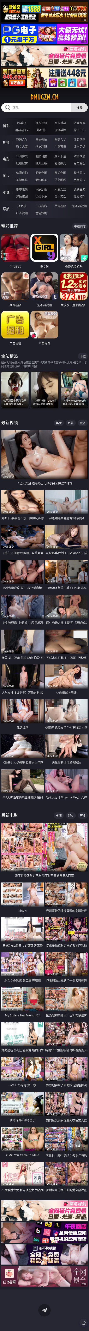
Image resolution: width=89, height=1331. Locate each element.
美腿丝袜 (22, 180)
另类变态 (79, 163)
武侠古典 (79, 189)
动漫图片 (79, 173)
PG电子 (22, 123)
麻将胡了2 (22, 130)
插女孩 (22, 206)
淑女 (71, 815)
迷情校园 (22, 196)
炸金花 (41, 130)
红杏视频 (22, 213)
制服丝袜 (22, 163)
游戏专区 (79, 123)
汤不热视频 (79, 206)
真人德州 (41, 123)
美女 (59, 423)
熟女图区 (60, 180)
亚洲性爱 (22, 156)
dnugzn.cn (44, 97)
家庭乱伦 (41, 189)
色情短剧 (41, 213)
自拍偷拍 (41, 139)
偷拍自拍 (41, 156)
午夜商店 (41, 206)
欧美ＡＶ (60, 139)
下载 (83, 356)
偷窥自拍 (22, 173)
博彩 (6, 126)
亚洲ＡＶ (22, 139)
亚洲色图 (41, 173)
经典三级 (41, 163)
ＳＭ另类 (79, 146)
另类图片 (79, 180)
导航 (6, 209)
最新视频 (9, 422)
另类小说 (41, 196)
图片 (6, 175)
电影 (6, 159)
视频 (6, 142)
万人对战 (60, 123)
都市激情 (22, 189)
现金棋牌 (60, 130)
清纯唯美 (41, 180)
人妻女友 (60, 189)
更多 (83, 423)
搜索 (79, 107)
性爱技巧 (79, 196)
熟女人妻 (22, 146)
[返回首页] (83, 1323)
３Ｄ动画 (79, 139)
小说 (6, 192)
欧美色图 (60, 173)
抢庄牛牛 (79, 130)
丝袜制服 (41, 146)
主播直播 (60, 146)
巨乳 (71, 423)
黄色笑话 (60, 196)
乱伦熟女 (60, 163)
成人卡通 (60, 156)
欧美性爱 (79, 156)
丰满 (59, 815)
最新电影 (9, 815)
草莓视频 (60, 206)
